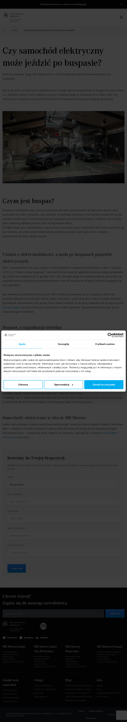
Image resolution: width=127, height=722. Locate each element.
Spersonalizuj (61, 384)
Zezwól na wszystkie (104, 384)
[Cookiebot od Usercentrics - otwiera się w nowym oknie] (109, 335)
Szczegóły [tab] (63, 344)
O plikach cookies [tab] (105, 344)
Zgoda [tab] (22, 344)
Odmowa (23, 384)
